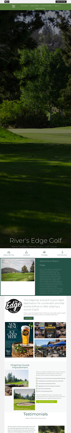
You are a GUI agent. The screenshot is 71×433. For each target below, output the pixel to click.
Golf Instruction (62, 255)
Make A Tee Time (40, 8)
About (56, 5)
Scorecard (26, 255)
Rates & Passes (35, 5)
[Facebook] (5, 2)
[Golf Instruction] (62, 252)
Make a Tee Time (8, 255)
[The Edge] (44, 252)
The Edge (44, 255)
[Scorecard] (26, 252)
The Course (24, 5)
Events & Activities (46, 5)
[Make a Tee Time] (8, 252)
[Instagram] (8, 2)
